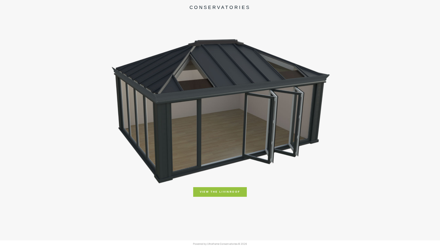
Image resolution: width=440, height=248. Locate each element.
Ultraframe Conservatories (222, 244)
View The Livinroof (220, 191)
